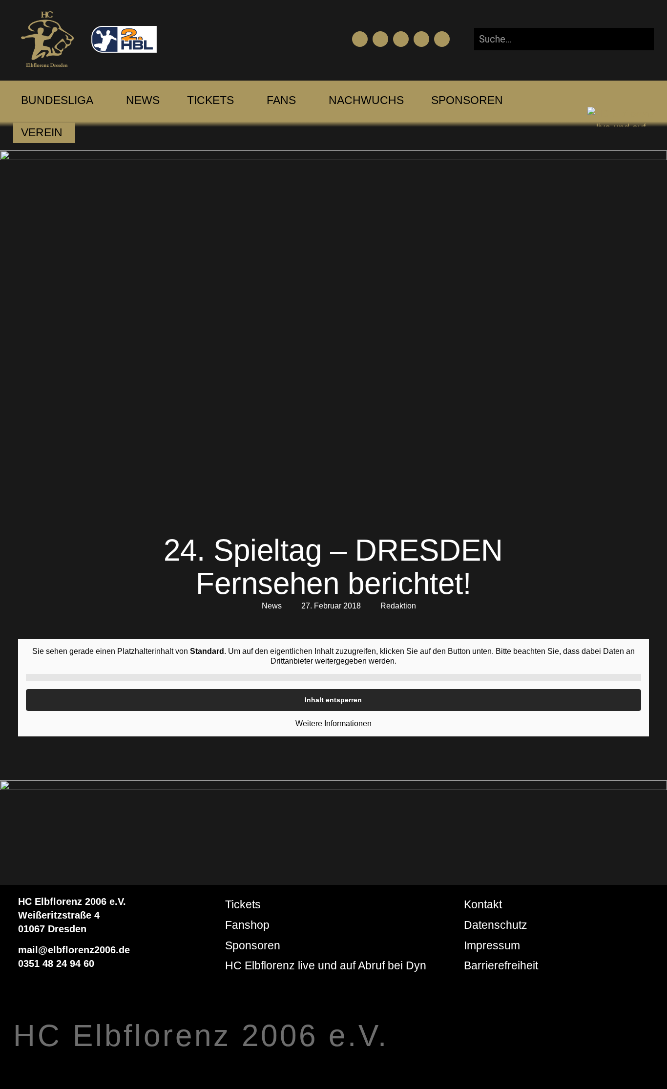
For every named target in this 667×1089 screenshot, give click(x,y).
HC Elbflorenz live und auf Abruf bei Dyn (325, 965)
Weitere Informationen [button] (333, 723)
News (272, 606)
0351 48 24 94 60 (56, 963)
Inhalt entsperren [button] (333, 700)
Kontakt (483, 904)
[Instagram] (401, 39)
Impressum (492, 945)
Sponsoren (252, 945)
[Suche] (638, 39)
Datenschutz (495, 925)
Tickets (243, 904)
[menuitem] (57, 100)
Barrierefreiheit (501, 965)
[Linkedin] (442, 39)
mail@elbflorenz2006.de (74, 949)
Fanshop (247, 925)
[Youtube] (380, 39)
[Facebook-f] (360, 39)
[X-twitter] (421, 39)
